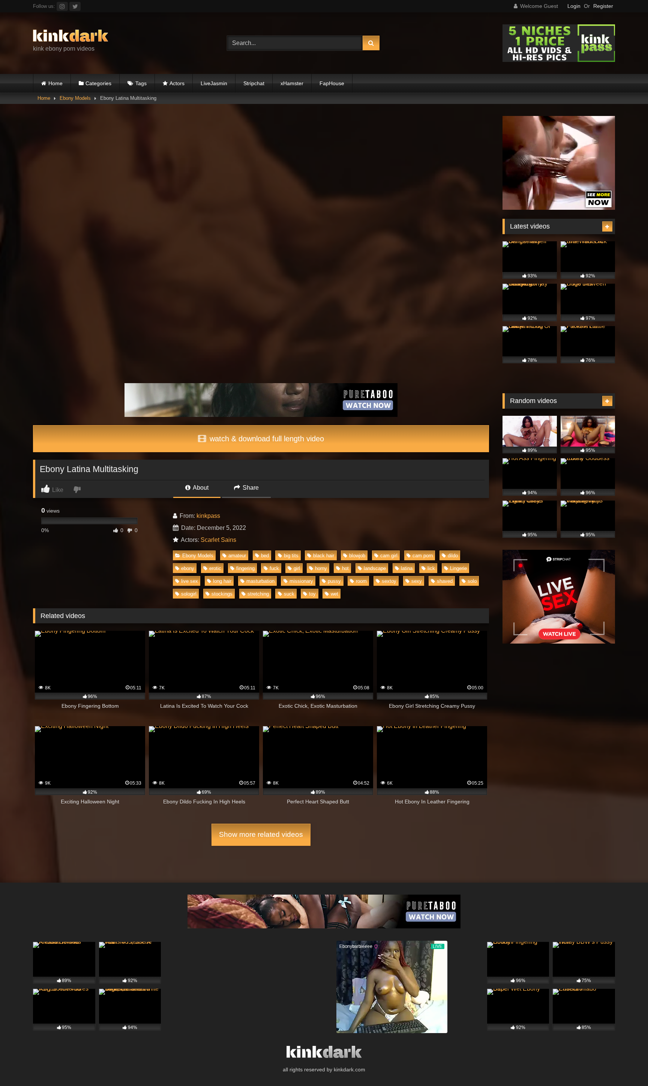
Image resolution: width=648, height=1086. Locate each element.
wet (334, 594)
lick (431, 568)
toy (312, 594)
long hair (222, 581)
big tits (291, 555)
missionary (301, 581)
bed (265, 555)
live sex (189, 581)
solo (472, 581)
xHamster (291, 83)
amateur (237, 555)
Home (55, 83)
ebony (187, 568)
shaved (445, 581)
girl (297, 568)
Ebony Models (75, 98)
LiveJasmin (214, 83)
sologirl (188, 594)
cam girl (389, 555)
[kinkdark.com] (70, 37)
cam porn (422, 555)
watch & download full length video (265, 439)
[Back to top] (624, 1063)
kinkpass (208, 516)
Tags (141, 83)
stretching (258, 594)
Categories (98, 83)
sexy (416, 581)
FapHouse (332, 83)
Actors (177, 83)
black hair (323, 555)
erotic (215, 568)
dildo (453, 555)
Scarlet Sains (218, 540)
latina (406, 568)
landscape (375, 568)
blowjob (357, 555)
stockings (222, 594)
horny (321, 568)
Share (250, 487)
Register (603, 6)
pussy (334, 581)
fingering (245, 568)
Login (573, 6)
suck (289, 594)
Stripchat (253, 83)
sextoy (389, 581)
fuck (274, 568)
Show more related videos (261, 834)
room (361, 581)
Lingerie (458, 568)
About (200, 487)
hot (345, 568)
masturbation (260, 581)
